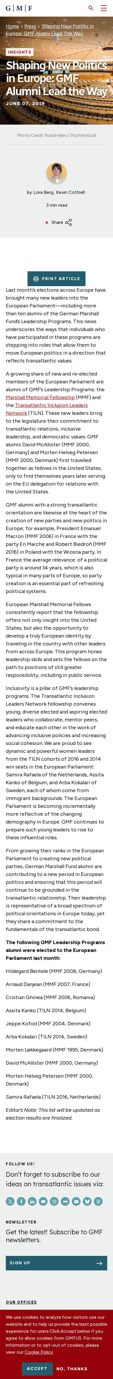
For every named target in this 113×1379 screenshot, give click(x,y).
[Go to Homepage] (19, 8)
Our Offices (21, 1302)
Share (57, 222)
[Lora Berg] (56, 173)
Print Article (61, 278)
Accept (37, 1368)
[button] (91, 8)
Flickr (65, 1201)
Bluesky (87, 1201)
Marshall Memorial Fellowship (40, 397)
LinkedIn (32, 1201)
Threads (98, 1201)
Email (76, 1201)
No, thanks (72, 1368)
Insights (19, 52)
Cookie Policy (39, 1352)
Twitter (10, 1201)
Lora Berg (43, 192)
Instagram (54, 1201)
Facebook (21, 1201)
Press (30, 26)
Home (12, 26)
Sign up (20, 1263)
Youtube (43, 1201)
